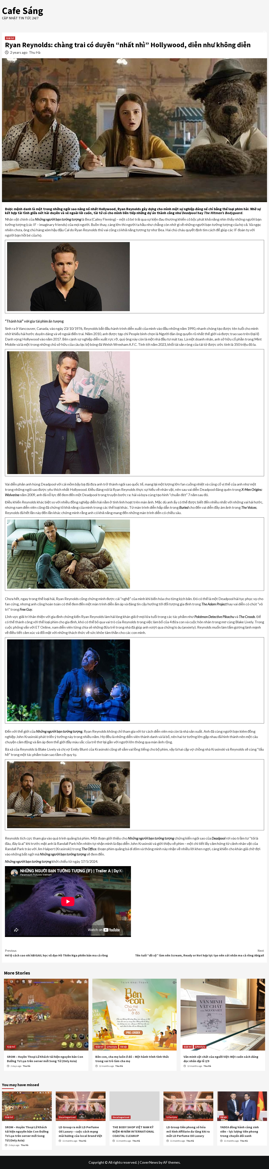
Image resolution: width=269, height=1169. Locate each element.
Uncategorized (67, 1117)
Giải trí (10, 38)
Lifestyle (112, 1046)
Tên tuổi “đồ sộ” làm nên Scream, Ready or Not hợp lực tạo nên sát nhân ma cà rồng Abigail (199, 953)
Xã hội (123, 1046)
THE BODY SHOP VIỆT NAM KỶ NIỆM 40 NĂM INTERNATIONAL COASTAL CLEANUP (133, 1131)
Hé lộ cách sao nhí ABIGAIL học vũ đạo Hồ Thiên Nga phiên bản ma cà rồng (56, 953)
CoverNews (149, 1162)
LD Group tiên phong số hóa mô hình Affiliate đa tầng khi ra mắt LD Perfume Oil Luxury (188, 1131)
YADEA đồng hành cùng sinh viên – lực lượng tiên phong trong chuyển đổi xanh (239, 1131)
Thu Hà (34, 52)
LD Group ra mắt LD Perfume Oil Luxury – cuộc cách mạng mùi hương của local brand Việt (80, 1131)
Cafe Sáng (22, 11)
